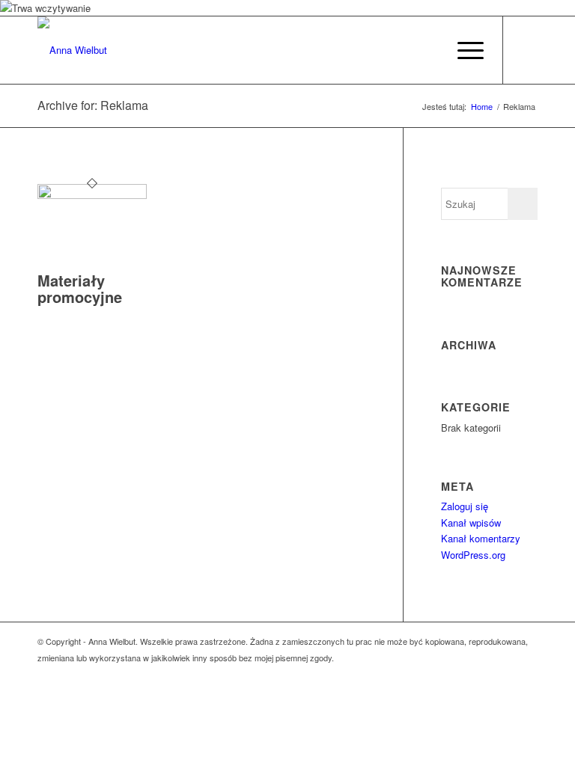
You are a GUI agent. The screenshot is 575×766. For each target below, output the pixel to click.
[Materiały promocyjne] (92, 195)
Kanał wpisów (471, 522)
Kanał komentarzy (480, 538)
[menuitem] (463, 50)
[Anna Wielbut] (72, 50)
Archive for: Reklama (92, 105)
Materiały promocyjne (79, 288)
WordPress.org (473, 555)
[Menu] (463, 50)
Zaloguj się (464, 506)
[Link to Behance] (526, 50)
